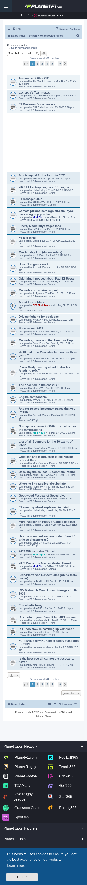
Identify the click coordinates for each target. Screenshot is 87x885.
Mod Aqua (39, 432)
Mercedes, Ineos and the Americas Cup (46, 340)
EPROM (37, 107)
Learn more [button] (16, 865)
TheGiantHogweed (43, 81)
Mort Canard (39, 463)
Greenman (39, 358)
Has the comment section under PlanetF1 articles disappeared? (47, 538)
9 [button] (60, 63)
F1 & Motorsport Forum (42, 86)
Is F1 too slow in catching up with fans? (46, 629)
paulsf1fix (38, 475)
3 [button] (42, 63)
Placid (36, 596)
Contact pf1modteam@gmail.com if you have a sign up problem (46, 212)
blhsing (37, 542)
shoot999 (38, 498)
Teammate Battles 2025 (34, 78)
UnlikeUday (39, 190)
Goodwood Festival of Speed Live (42, 495)
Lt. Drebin (38, 581)
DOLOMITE (39, 95)
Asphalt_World (41, 267)
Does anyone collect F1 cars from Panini (47, 472)
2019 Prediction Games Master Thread (45, 563)
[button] (26, 63)
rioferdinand (39, 620)
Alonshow (38, 486)
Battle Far (38, 343)
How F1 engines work (33, 264)
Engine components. (33, 397)
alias (35, 388)
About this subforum (33, 302)
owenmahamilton (42, 647)
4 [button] (47, 63)
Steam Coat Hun (42, 373)
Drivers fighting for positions (39, 316)
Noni (35, 632)
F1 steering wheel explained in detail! (44, 507)
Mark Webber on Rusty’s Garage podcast (47, 521)
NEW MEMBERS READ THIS (45, 220)
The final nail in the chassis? (39, 385)
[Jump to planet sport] (45, 15)
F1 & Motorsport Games (42, 204)
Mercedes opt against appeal (38, 290)
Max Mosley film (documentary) (40, 252)
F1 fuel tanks (27, 237)
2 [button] (37, 63)
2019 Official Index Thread (37, 551)
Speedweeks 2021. (31, 328)
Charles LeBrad (41, 524)
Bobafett (37, 281)
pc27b (36, 229)
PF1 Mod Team (42, 305)
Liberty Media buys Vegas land (40, 226)
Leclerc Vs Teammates (34, 92)
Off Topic (34, 420)
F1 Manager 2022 (30, 199)
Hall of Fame (36, 310)
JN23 (36, 178)
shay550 (37, 608)
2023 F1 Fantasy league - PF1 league (44, 187)
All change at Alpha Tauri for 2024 (42, 175)
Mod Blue (39, 217)
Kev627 (37, 319)
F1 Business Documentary (37, 104)
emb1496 (38, 665)
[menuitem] (16, 29)
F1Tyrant (38, 293)
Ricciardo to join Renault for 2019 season (47, 617)
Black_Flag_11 (41, 240)
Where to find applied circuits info (42, 483)
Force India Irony (30, 605)
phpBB (31, 712)
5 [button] (52, 63)
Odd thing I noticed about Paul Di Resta (46, 278)
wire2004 (38, 255)
